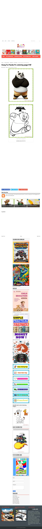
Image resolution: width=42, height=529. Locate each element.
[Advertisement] (21, 7)
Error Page (12, 40)
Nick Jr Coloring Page (16, 503)
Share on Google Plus (24, 189)
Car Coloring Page (15, 498)
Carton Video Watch (16, 499)
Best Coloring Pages (27, 56)
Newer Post (3, 236)
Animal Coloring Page (16, 497)
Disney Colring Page (16, 500)
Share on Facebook (6, 189)
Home (3, 40)
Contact (9, 40)
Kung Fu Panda (9, 67)
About (6, 40)
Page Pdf (12, 67)
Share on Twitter (15, 189)
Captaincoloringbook (23, 527)
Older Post (38, 236)
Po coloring (15, 67)
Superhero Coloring (18, 56)
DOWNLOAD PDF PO (20, 141)
